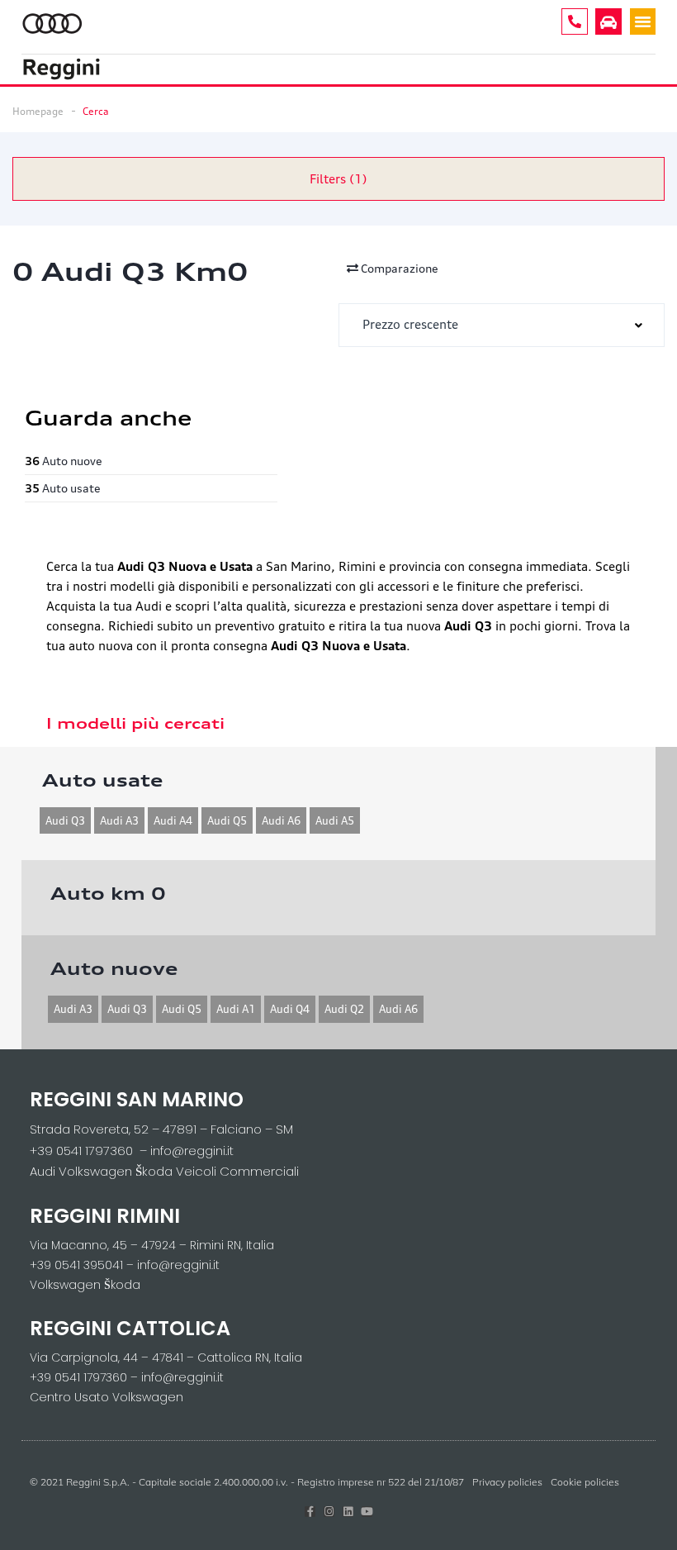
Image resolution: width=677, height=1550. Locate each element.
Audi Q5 (227, 820)
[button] (643, 21)
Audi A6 (281, 820)
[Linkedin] (348, 1511)
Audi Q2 (344, 1008)
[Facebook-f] (310, 1511)
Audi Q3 (65, 820)
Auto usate (63, 488)
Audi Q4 (290, 1008)
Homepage (38, 111)
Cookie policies (585, 1482)
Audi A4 (173, 820)
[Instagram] (329, 1511)
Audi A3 (119, 820)
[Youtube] (367, 1511)
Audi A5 (334, 820)
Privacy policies (507, 1482)
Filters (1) (338, 179)
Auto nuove (63, 461)
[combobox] (501, 325)
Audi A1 (235, 1008)
